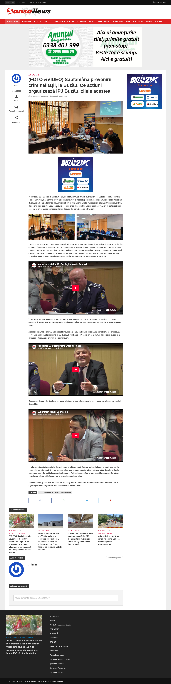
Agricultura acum (17, 533)
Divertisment (104, 21)
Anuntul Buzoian (154, 21)
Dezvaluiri (26, 21)
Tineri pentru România (64, 21)
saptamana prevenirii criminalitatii (57, 492)
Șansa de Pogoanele (58, 668)
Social (47, 21)
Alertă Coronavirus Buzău (60, 625)
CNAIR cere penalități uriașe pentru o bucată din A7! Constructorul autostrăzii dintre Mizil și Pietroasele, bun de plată (80, 538)
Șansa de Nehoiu (105, 533)
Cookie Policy (21, 2)
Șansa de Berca (56, 672)
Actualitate (12, 21)
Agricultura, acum (134, 21)
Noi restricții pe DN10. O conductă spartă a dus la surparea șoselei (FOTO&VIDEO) (108, 540)
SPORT (92, 21)
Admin (16, 85)
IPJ (40, 492)
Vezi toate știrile (114, 558)
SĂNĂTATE (81, 21)
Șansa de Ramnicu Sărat (60, 659)
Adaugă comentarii (16, 111)
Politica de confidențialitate (38, 2)
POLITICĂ (37, 21)
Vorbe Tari (118, 21)
